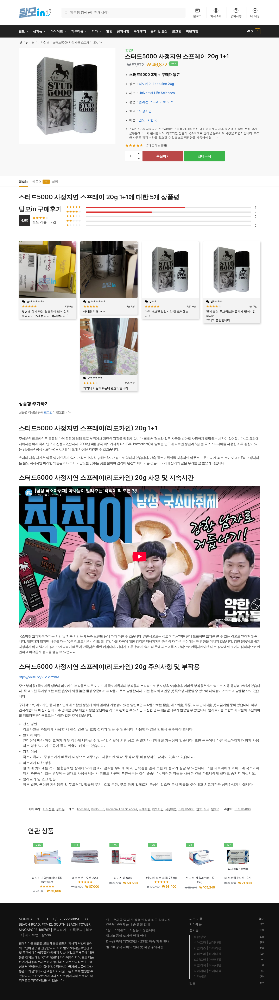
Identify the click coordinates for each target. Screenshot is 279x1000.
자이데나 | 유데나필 (207, 971)
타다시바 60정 (123, 877)
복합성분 (200, 937)
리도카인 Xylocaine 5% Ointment (47, 880)
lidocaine (83, 809)
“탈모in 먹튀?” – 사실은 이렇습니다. (131, 930)
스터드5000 (186, 809)
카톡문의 (76, 930)
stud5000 (97, 809)
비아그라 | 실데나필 (207, 942)
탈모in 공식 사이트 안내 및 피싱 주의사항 (134, 947)
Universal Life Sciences (157, 93)
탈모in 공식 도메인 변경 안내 (126, 936)
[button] (138, 153)
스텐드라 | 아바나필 (207, 959)
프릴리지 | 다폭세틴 (207, 965)
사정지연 (145, 111)
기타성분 (43, 42)
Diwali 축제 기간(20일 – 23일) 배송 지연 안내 (137, 941)
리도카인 (158, 809)
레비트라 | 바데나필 (207, 954)
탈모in (23, 181)
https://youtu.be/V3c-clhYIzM (39, 677)
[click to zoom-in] (67, 96)
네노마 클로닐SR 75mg (161, 877)
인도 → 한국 (148, 120)
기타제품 (195, 924)
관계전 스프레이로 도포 (156, 102)
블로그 (197, 16)
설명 (55, 181)
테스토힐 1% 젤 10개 (237, 877)
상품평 (37, 181)
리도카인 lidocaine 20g (156, 84)
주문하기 (163, 156)
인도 (199, 809)
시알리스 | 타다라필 (207, 948)
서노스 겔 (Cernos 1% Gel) (200, 880)
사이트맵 (31, 935)
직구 (206, 809)
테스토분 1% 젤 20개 (85, 877)
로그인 (48, 412)
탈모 (192, 983)
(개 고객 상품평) (156, 145)
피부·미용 (196, 919)
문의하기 (59, 930)
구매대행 (144, 809)
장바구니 (204, 156)
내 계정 (255, 16)
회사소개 (216, 16)
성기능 (30, 42)
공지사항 (236, 16)
